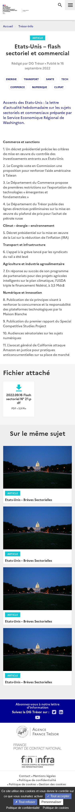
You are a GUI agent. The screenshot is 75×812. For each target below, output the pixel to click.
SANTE (50, 79)
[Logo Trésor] (34, 11)
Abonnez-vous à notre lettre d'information (37, 705)
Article (37, 37)
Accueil (8, 26)
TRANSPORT (31, 79)
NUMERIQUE (39, 87)
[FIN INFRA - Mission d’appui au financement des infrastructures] (37, 761)
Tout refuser (26, 802)
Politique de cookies (22, 784)
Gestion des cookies (52, 784)
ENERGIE (11, 79)
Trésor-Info (25, 26)
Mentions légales (44, 776)
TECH (64, 79)
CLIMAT (59, 87)
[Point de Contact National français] (37, 746)
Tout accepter (59, 796)
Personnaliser (51, 802)
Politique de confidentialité (37, 780)
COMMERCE (17, 87)
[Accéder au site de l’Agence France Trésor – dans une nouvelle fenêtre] (37, 731)
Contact (24, 776)
